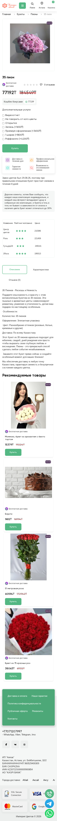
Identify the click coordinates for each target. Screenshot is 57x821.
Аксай (36, 780)
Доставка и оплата (17, 696)
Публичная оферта (18, 711)
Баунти (8, 514)
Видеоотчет (12, 115)
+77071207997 (12, 731)
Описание (14, 270)
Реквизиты (37, 711)
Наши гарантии (39, 696)
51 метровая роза (14, 588)
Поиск (32, 8)
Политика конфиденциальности (24, 703)
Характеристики (41, 269)
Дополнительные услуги (16, 110)
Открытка (11, 123)
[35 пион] (30, 43)
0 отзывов (49, 84)
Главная (6, 14)
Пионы (34, 14)
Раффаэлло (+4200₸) (17, 139)
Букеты (21, 14)
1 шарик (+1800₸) (14, 135)
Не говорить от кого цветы (20, 119)
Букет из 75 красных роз (17, 663)
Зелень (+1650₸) (14, 127)
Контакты (12, 718)
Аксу (45, 780)
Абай (25, 780)
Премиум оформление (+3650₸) (23, 131)
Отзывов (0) (15, 280)
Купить (15, 148)
